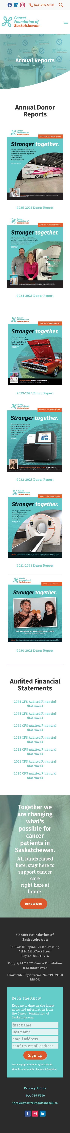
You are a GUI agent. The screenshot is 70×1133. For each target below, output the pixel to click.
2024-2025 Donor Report (35, 296)
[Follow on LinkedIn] (43, 1114)
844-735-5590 (35, 1095)
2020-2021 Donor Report (35, 650)
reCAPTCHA (47, 1064)
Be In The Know (26, 998)
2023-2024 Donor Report (35, 393)
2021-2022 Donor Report (35, 565)
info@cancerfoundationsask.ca (35, 1103)
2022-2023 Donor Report (35, 479)
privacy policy (28, 1069)
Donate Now (33, 904)
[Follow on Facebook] (28, 1114)
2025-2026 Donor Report (35, 208)
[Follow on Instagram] (35, 1114)
